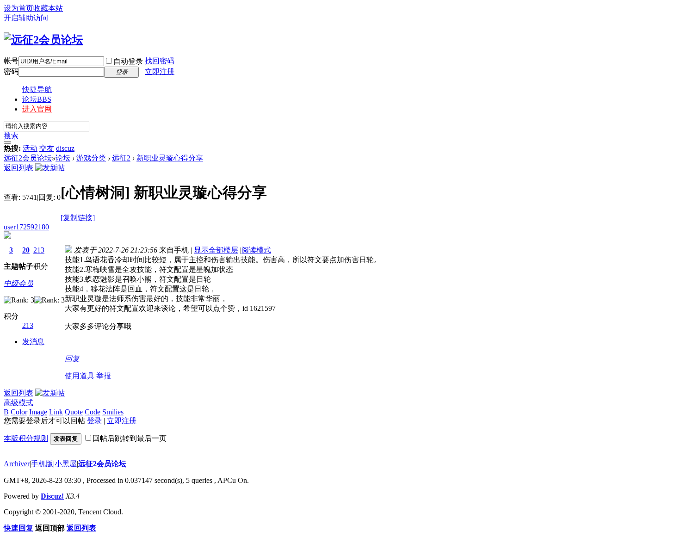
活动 (30, 148)
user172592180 (26, 227)
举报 (103, 376)
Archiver (17, 464)
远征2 (121, 158)
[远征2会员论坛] (43, 40)
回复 (72, 359)
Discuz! (52, 496)
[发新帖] (50, 168)
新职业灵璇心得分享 (169, 158)
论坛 (36, 99)
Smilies (113, 412)
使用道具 (79, 376)
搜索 (11, 136)
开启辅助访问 (26, 18)
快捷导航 (37, 89)
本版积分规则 (26, 438)
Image (38, 412)
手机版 (42, 464)
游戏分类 (91, 158)
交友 (46, 148)
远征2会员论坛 (28, 158)
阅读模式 (256, 250)
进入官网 (37, 109)
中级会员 (18, 283)
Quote (74, 412)
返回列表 (18, 168)
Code (92, 412)
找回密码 (159, 61)
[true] (7, 142)
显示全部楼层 (216, 250)
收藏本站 (48, 8)
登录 (94, 421)
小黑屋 (66, 464)
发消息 (33, 342)
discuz (65, 148)
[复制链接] (78, 218)
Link (56, 412)
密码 (11, 71)
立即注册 (159, 71)
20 (26, 250)
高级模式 (18, 403)
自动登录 (128, 61)
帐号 (11, 61)
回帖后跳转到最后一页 (130, 438)
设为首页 (18, 8)
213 (38, 250)
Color (19, 412)
